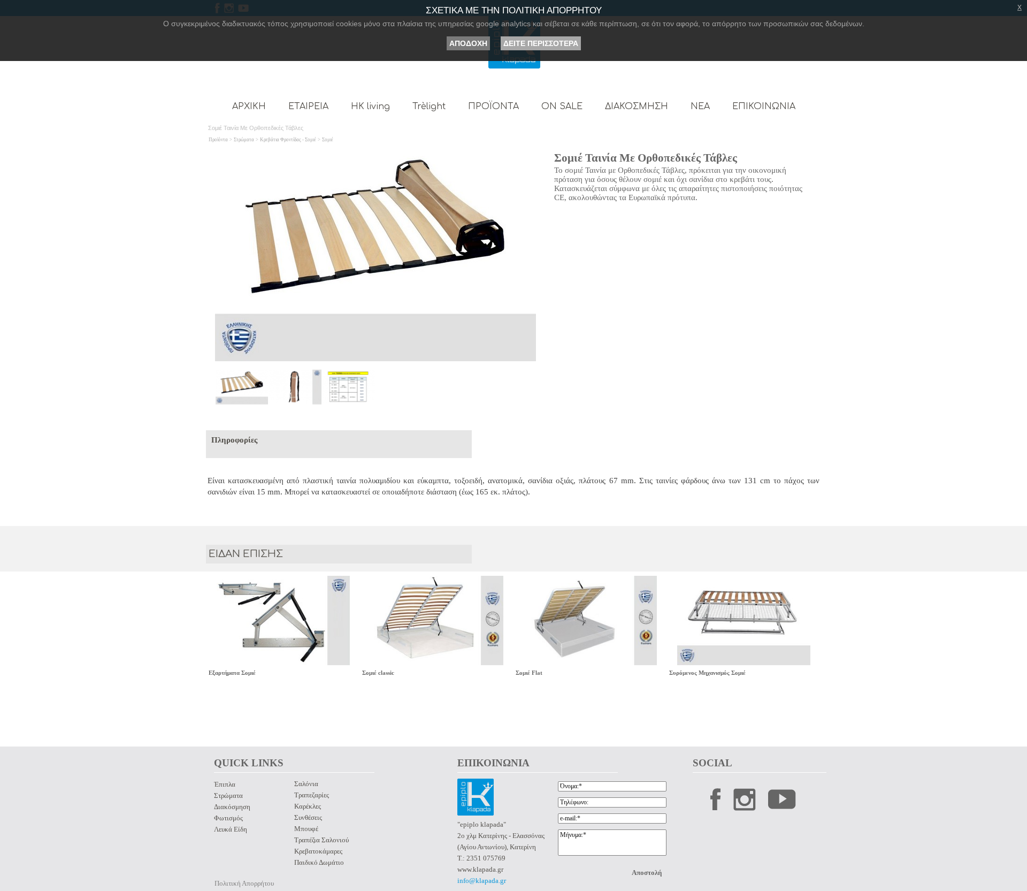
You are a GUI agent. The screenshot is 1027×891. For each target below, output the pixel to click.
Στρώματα (244, 139)
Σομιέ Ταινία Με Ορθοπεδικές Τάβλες (645, 157)
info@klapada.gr (481, 881)
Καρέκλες (307, 806)
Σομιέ (327, 139)
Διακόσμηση (232, 807)
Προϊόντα (218, 139)
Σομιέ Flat (529, 673)
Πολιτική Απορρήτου (244, 883)
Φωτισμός (228, 818)
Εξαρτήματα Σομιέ (232, 673)
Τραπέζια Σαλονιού (321, 840)
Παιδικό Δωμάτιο (319, 862)
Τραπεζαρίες (311, 795)
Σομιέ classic (378, 673)
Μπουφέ (306, 829)
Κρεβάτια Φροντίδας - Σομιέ (288, 139)
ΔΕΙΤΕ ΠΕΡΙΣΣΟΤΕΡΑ (540, 43)
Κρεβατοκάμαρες (318, 851)
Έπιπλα (224, 784)
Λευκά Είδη (230, 829)
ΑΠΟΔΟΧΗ (468, 43)
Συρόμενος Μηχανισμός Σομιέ (707, 673)
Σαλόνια (306, 784)
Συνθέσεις (308, 817)
